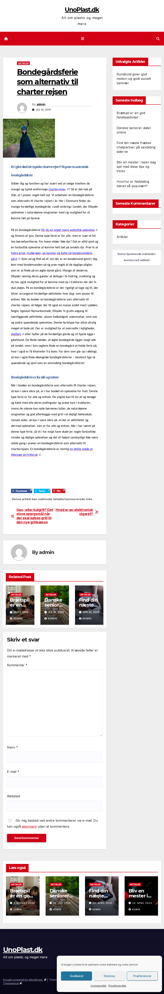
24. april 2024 (142, 903)
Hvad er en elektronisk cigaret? (74, 512)
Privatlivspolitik (117, 985)
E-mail (13, 772)
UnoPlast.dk (82, 9)
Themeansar (11, 983)
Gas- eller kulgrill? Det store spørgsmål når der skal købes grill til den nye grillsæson (34, 516)
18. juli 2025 (62, 903)
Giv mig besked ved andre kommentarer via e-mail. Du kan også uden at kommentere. (52, 823)
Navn (12, 747)
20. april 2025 (102, 903)
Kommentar (17, 665)
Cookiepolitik (98, 985)
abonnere (29, 826)
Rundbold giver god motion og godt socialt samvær (134, 78)
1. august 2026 (24, 903)
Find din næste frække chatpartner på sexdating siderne (136, 147)
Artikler (23, 63)
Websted (13, 796)
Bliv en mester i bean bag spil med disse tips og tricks (136, 166)
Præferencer (142, 976)
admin (41, 104)
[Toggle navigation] (83, 38)
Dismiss (109, 976)
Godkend (76, 976)
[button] (158, 39)
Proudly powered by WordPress (23, 979)
